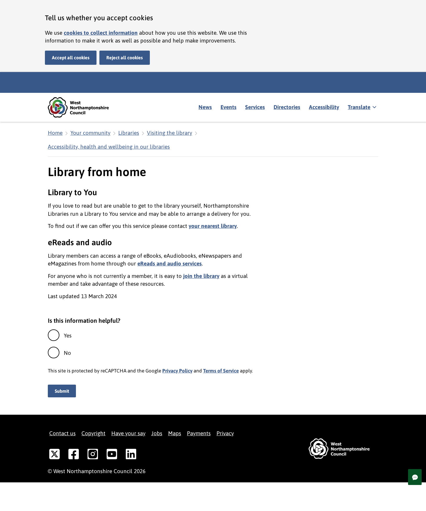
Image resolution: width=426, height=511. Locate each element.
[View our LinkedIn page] (131, 455)
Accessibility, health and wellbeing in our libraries (109, 146)
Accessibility (324, 107)
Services (255, 107)
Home (55, 133)
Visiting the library (169, 133)
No (67, 353)
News (205, 107)
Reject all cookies (124, 57)
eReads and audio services (169, 263)
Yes (68, 335)
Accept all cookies (71, 57)
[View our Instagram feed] (92, 455)
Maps (174, 433)
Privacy (225, 433)
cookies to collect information (101, 32)
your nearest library (213, 226)
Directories (287, 107)
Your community (90, 133)
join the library (201, 276)
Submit (62, 391)
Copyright (93, 433)
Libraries (128, 133)
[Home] (82, 107)
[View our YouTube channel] (112, 455)
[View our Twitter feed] (54, 455)
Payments (199, 433)
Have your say (128, 433)
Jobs (156, 433)
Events (228, 107)
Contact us (62, 433)
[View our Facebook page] (73, 455)
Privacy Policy (177, 371)
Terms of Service (221, 371)
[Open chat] (415, 477)
